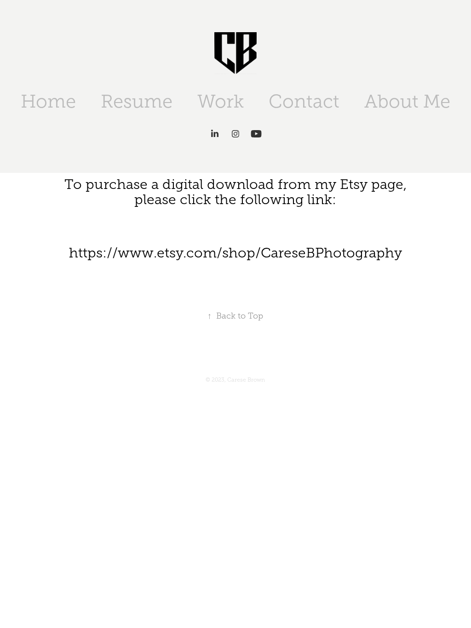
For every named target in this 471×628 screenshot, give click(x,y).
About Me (407, 101)
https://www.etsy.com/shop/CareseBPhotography (235, 253)
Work (220, 101)
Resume (136, 101)
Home (48, 101)
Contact (304, 101)
